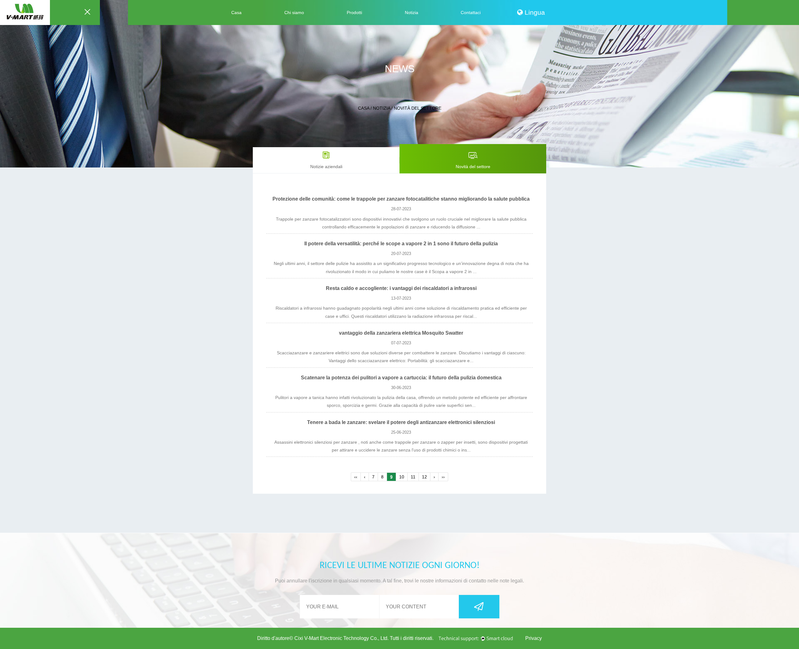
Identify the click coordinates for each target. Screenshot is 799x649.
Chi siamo (294, 12)
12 (424, 476)
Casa (236, 12)
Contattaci (471, 12)
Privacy (533, 638)
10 (401, 476)
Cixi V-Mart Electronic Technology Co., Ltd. (341, 638)
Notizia (411, 12)
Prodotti (354, 12)
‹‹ (355, 476)
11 (413, 476)
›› (443, 476)
